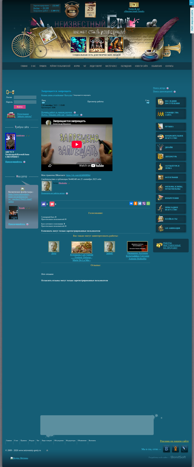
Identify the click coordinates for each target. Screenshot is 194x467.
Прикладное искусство (171, 208)
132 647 (55, 5)
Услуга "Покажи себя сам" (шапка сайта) (60, 115)
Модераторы (70, 440)
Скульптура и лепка (172, 167)
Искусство (68, 95)
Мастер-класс (111, 65)
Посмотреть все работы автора (53, 193)
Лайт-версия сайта (192, 20)
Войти (20, 107)
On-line (36, 8)
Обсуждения (126, 65)
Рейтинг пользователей (60, 65)
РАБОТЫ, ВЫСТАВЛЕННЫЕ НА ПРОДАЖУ (172, 245)
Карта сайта (47, 450)
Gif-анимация (172, 228)
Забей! (109, 253)
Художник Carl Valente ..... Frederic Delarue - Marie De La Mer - (81, 257)
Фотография (171, 177)
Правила (42, 65)
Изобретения (172, 198)
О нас (33, 65)
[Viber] (144, 203)
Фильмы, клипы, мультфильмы (52, 95)
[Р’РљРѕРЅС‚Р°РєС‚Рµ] (131, 203)
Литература (171, 157)
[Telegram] (140, 203)
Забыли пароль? (24, 116)
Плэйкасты (171, 219)
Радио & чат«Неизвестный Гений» (134, 9)
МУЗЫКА (169, 127)
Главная (24, 65)
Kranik (22, 208)
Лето (53, 253)
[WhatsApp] (148, 203)
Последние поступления (172, 102)
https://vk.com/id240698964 (78, 175)
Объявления (156, 65)
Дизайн (169, 147)
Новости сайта (141, 65)
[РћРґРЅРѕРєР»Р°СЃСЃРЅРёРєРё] (135, 203)
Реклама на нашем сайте (174, 441)
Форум (77, 65)
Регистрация (23, 114)
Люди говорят (96, 65)
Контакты (169, 65)
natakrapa (20, 135)
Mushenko (63, 183)
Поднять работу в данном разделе (56, 112)
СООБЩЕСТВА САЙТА (172, 114)
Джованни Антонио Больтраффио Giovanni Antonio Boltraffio (137, 256)
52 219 (46, 8)
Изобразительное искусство (174, 137)
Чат (84, 65)
